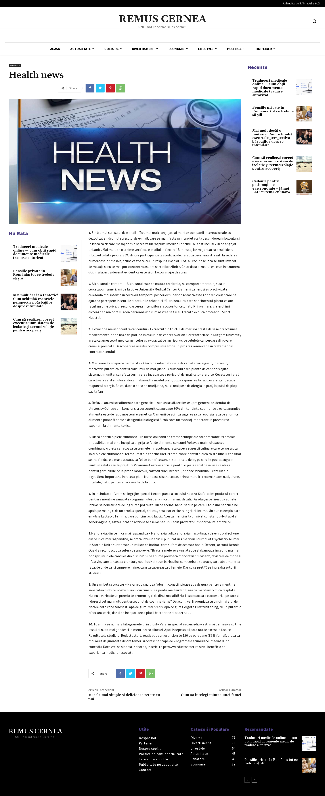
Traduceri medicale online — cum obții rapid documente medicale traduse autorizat (34, 252)
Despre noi (147, 738)
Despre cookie (150, 748)
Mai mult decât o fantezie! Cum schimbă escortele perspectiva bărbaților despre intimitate (35, 300)
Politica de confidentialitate (161, 754)
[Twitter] (100, 88)
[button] (314, 21)
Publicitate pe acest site (158, 764)
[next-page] (254, 780)
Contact (145, 770)
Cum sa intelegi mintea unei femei (211, 695)
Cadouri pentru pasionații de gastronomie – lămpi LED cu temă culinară (271, 186)
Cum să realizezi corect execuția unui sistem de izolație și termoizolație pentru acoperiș (33, 325)
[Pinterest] (110, 88)
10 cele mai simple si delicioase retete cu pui (124, 697)
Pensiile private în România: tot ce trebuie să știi (33, 275)
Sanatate (15, 65)
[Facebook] (90, 88)
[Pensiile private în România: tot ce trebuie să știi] (69, 277)
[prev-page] (247, 780)
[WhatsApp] (120, 88)
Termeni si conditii (153, 759)
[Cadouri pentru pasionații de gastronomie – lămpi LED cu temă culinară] (304, 187)
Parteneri (146, 743)
